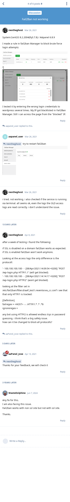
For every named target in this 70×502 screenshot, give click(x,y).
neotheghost (13, 143)
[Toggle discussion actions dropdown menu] (66, 4)
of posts (34, 3)
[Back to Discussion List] (3, 4)
